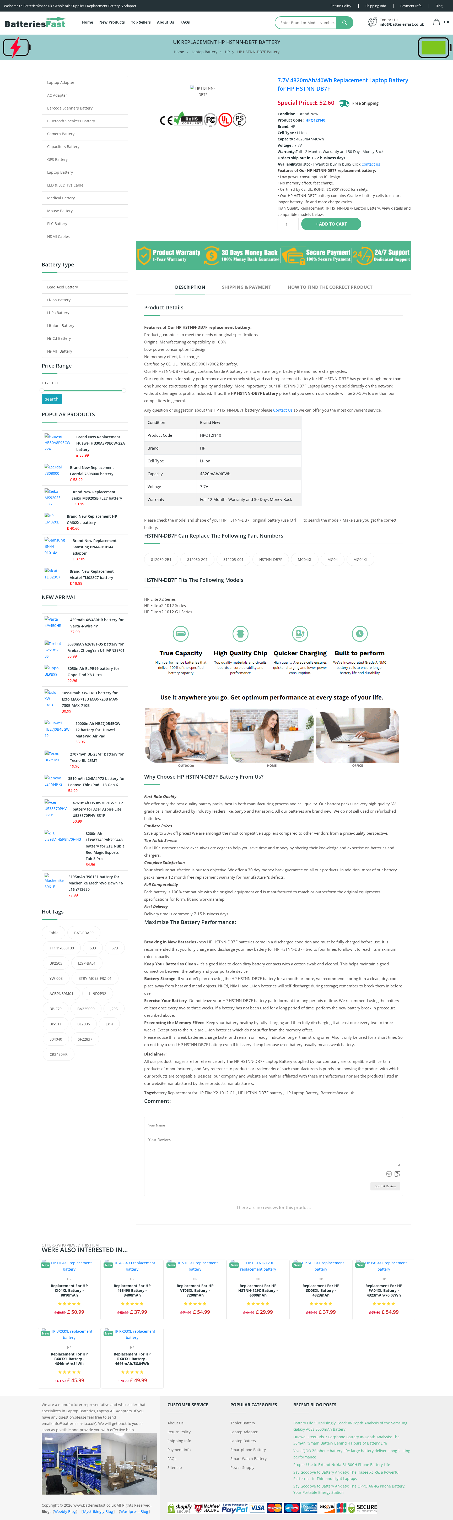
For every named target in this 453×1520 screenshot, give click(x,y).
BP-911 (56, 1023)
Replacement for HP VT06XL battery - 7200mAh (195, 1290)
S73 (115, 947)
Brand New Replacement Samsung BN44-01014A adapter (95, 547)
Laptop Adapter (60, 82)
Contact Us (283, 410)
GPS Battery (57, 159)
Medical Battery (61, 197)
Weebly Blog (65, 1511)
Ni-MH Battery (59, 351)
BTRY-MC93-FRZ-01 (95, 978)
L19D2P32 (97, 993)
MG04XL (360, 559)
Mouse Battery (60, 210)
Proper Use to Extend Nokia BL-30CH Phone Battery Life (341, 1464)
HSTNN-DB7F (270, 559)
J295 (114, 1008)
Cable (53, 932)
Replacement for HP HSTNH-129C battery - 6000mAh (258, 1290)
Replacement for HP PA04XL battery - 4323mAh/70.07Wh (383, 1290)
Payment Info (179, 1449)
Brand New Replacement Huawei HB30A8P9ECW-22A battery (100, 443)
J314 (109, 1023)
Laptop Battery (204, 51)
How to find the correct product (330, 287)
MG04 (332, 559)
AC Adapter (57, 95)
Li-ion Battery (59, 299)
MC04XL (305, 559)
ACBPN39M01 (61, 993)
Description (190, 287)
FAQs (185, 22)
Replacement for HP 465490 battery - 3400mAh (132, 1290)
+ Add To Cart (331, 224)
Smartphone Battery (248, 1449)
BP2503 (56, 963)
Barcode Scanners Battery (70, 108)
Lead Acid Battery (62, 287)
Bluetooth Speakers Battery (71, 120)
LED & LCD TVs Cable (65, 185)
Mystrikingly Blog (98, 1511)
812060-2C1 (197, 559)
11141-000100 (62, 947)
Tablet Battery (242, 1422)
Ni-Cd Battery (59, 338)
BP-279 (56, 1008)
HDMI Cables (58, 236)
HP (227, 51)
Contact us (371, 164)
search (51, 399)
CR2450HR (59, 1054)
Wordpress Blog (134, 1511)
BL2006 (83, 1023)
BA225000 (86, 1008)
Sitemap (175, 1467)
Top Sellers (141, 22)
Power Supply (242, 1467)
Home (87, 22)
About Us (165, 22)
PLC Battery (57, 223)
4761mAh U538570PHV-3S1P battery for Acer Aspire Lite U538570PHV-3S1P (98, 809)
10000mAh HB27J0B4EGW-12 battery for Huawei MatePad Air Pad (99, 730)
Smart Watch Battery (248, 1458)
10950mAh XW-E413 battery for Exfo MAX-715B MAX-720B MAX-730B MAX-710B (90, 699)
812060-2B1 (161, 559)
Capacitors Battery (63, 146)
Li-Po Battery (58, 312)
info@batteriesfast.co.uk (402, 24)
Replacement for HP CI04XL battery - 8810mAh (69, 1290)
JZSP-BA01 (87, 963)
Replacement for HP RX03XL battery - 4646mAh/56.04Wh (132, 1359)
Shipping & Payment (246, 287)
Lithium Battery (60, 325)
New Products (112, 22)
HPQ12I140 (315, 120)
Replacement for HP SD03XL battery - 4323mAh (321, 1290)
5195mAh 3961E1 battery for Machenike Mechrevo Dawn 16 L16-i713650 (95, 883)
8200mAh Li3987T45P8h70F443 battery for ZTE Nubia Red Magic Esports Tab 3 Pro (105, 846)
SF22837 (85, 1039)
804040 (56, 1039)
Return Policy (179, 1431)
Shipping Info (179, 1440)
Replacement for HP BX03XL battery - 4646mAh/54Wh (69, 1359)
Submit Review (385, 1186)
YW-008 (56, 978)
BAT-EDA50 (84, 932)
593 (93, 947)
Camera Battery (60, 133)
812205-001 (233, 559)
